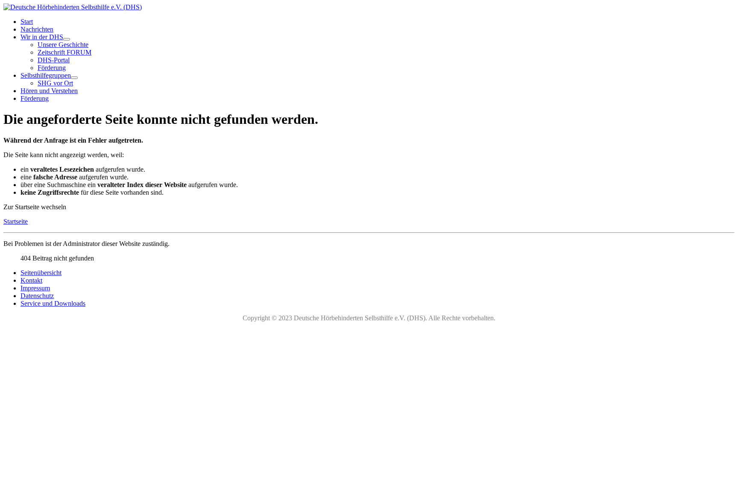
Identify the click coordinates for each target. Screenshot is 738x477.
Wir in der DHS (41, 37)
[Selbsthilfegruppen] (74, 77)
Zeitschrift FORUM (64, 52)
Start (26, 21)
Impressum (35, 288)
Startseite (15, 221)
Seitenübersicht (41, 272)
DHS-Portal (54, 60)
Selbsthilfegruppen (45, 75)
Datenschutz (37, 295)
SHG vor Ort (55, 83)
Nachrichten (36, 29)
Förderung (52, 67)
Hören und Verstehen (49, 90)
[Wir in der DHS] (66, 39)
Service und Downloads (52, 303)
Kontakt (31, 280)
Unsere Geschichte (63, 44)
